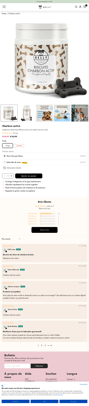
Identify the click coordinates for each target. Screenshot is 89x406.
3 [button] (45, 345)
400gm (19, 145)
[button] (7, 133)
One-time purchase (14, 156)
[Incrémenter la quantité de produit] (11, 176)
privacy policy (59, 395)
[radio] (5, 156)
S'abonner (39, 366)
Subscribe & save (16, 162)
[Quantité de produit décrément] (5, 176)
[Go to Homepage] (44, 7)
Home (4, 13)
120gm (7, 145)
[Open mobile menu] (4, 7)
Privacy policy (83, 384)
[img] (8, 246)
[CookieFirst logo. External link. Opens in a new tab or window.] (2, 386)
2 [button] (41, 345)
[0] (84, 6)
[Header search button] (76, 6)
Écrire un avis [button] (44, 230)
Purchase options (8, 151)
